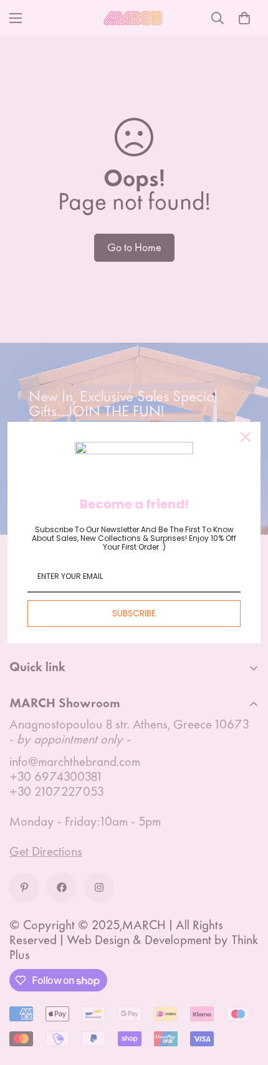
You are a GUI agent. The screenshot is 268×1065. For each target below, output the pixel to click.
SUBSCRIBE (134, 613)
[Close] (246, 437)
